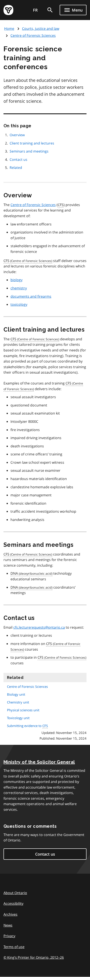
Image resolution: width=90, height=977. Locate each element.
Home (9, 28)
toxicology (18, 304)
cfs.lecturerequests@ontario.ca (39, 627)
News (7, 925)
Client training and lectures (32, 143)
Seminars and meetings (29, 151)
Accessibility (13, 903)
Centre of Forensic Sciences (33, 35)
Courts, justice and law (40, 28)
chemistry (18, 288)
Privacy (9, 935)
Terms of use (13, 946)
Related (16, 167)
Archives (10, 914)
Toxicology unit (18, 718)
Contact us (18, 159)
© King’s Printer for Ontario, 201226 (33, 957)
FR (35, 10)
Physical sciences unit (23, 710)
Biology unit (16, 694)
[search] (50, 10)
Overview (17, 135)
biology (16, 279)
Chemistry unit (18, 702)
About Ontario (15, 892)
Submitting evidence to (27, 726)
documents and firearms (30, 296)
